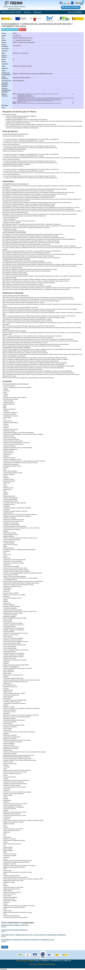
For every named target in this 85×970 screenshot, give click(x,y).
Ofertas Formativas (71, 7)
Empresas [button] (37, 12)
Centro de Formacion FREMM (25, 960)
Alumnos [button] (27, 12)
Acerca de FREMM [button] (75, 12)
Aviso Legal (33, 964)
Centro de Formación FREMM (11, 12)
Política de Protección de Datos (46, 964)
